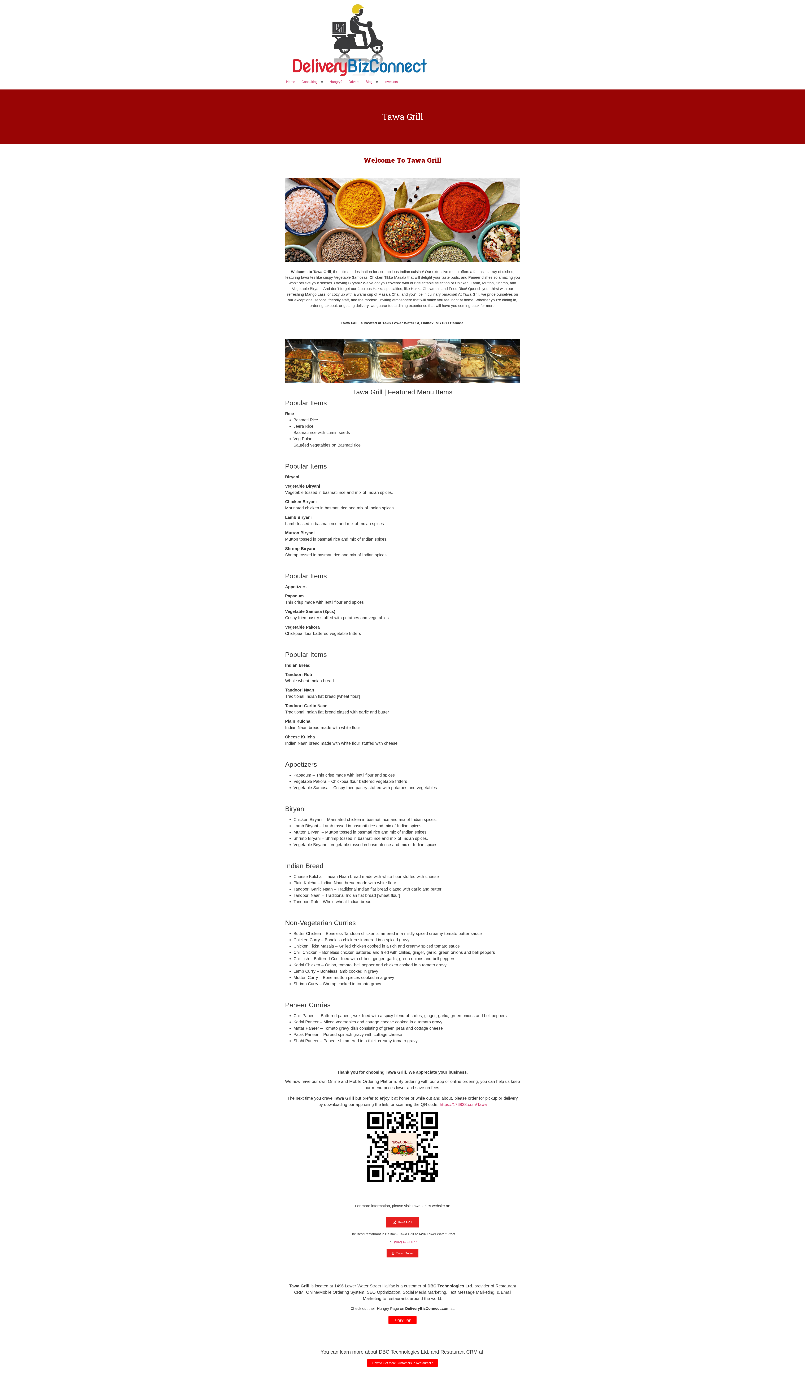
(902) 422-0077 (405, 1242)
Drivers (354, 82)
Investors (391, 82)
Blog (369, 82)
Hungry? (336, 82)
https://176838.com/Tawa (463, 1104)
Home (290, 82)
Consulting (309, 82)
